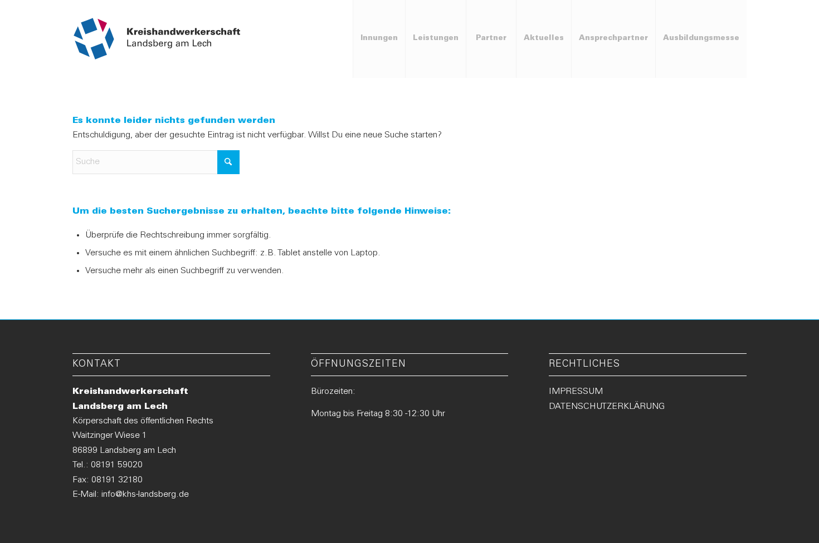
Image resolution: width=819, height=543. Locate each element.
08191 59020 (117, 465)
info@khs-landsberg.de (145, 494)
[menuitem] (379, 39)
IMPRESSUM (576, 391)
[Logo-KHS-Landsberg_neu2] (157, 39)
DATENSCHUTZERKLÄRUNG (607, 406)
